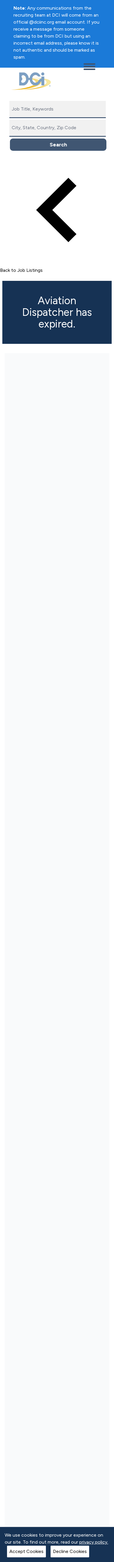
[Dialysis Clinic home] (30, 81)
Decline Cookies (70, 1551)
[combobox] (57, 109)
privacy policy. (93, 1542)
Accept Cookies (26, 1551)
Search (58, 144)
